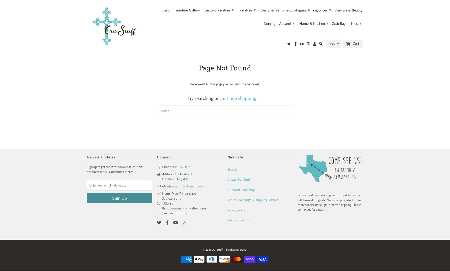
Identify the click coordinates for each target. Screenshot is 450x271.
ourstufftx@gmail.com (187, 186)
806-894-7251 (181, 167)
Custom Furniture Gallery (180, 10)
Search (232, 169)
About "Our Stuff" (239, 179)
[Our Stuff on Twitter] (289, 45)
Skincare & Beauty (348, 10)
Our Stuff (217, 249)
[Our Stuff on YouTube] (302, 45)
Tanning (269, 24)
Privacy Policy (236, 210)
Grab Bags (339, 24)
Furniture (247, 9)
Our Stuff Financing (241, 190)
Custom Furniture (219, 9)
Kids (356, 23)
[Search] (321, 45)
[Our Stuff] (116, 26)
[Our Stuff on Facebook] (296, 45)
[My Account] (315, 45)
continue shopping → (241, 98)
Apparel (286, 23)
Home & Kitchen (313, 23)
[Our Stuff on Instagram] (308, 45)
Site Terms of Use (239, 220)
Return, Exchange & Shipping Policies (252, 200)
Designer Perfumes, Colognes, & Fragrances (296, 9)
